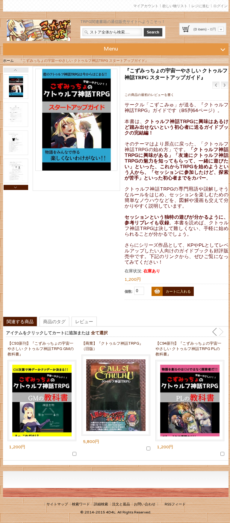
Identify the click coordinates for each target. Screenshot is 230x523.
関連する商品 (20, 321)
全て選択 (99, 332)
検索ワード (81, 504)
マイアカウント (145, 6)
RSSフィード (175, 504)
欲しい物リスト (174, 6)
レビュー (84, 321)
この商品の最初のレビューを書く (149, 95)
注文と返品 (121, 504)
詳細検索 (101, 504)
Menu (111, 48)
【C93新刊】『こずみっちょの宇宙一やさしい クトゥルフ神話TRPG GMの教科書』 (40, 349)
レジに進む (200, 6)
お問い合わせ (144, 504)
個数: (129, 291)
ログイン (220, 6)
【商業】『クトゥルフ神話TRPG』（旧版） (112, 346)
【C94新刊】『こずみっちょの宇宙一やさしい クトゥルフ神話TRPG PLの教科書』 (188, 349)
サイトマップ (57, 504)
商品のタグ (54, 321)
